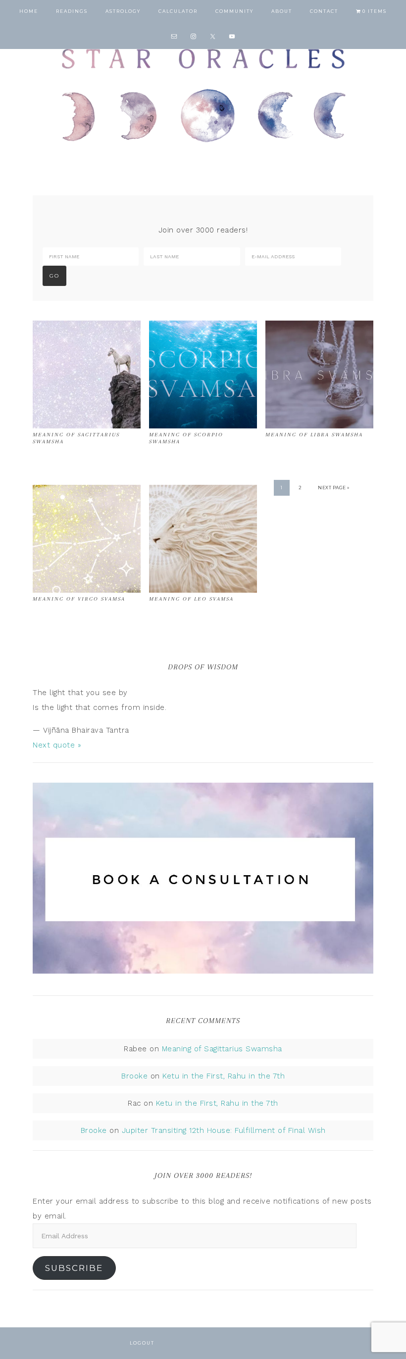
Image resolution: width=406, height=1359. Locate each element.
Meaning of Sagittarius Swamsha (222, 1048)
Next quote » (57, 745)
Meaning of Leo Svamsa (191, 599)
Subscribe (74, 1268)
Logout (142, 1343)
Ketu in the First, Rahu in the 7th (223, 1076)
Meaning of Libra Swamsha (314, 434)
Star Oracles (203, 94)
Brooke (134, 1076)
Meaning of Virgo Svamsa (79, 599)
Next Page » (334, 487)
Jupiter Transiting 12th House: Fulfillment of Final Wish (224, 1130)
